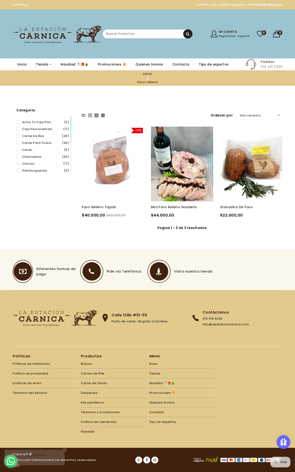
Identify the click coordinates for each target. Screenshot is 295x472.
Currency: (21, 4)
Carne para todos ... (45, 143)
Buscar (86, 364)
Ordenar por (222, 115)
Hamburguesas (45, 170)
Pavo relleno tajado (99, 207)
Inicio (147, 73)
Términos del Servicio (30, 393)
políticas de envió (27, 383)
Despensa (89, 393)
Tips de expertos (162, 422)
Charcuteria (45, 156)
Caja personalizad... (45, 129)
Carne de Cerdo (94, 383)
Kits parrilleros (92, 402)
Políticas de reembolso (31, 364)
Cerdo (45, 150)
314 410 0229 (212, 318)
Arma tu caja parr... (45, 122)
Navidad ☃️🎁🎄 (162, 383)
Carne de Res (45, 136)
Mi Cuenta (228, 32)
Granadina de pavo (236, 207)
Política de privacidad (30, 373)
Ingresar (244, 36)
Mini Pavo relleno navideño (174, 207)
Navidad (87, 431)
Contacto (156, 412)
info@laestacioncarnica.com (226, 324)
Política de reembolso (99, 422)
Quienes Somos (162, 402)
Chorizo (45, 163)
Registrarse (227, 36)
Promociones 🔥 (162, 393)
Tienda (154, 373)
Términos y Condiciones (100, 412)
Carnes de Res (93, 373)
